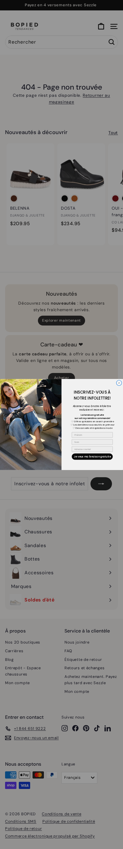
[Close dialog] (119, 383)
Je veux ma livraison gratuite (92, 456)
